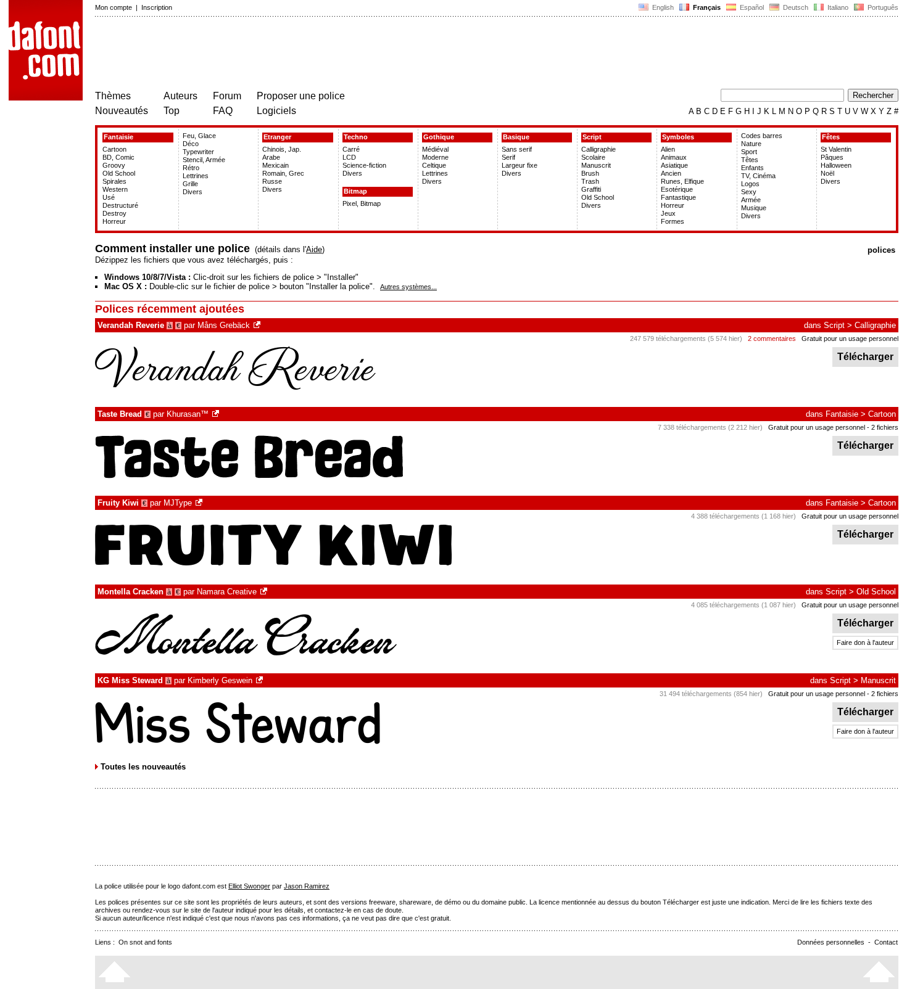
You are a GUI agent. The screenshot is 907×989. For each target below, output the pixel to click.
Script (592, 137)
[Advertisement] (319, 54)
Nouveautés (121, 110)
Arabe (271, 157)
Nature (751, 143)
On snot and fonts (145, 942)
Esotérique (677, 189)
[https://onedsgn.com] (265, 591)
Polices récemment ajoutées (169, 309)
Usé (108, 197)
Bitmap (355, 191)
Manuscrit (596, 165)
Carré (351, 149)
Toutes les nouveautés (143, 766)
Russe (272, 181)
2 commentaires (772, 338)
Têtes (749, 159)
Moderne (435, 157)
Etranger (277, 137)
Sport (749, 151)
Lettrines (196, 175)
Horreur (114, 221)
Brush (590, 173)
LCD (349, 157)
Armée (751, 199)
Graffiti (591, 189)
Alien (668, 149)
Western (115, 189)
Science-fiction (364, 165)
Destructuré (120, 205)
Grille (190, 183)
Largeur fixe (519, 165)
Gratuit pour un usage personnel (849, 338)
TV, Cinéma (758, 175)
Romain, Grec (283, 173)
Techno (356, 137)
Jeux (668, 213)
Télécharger (865, 356)
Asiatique (674, 165)
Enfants (752, 167)
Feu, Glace (199, 135)
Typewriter (198, 151)
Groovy (113, 165)
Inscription (156, 7)
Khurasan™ (188, 414)
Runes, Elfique (682, 181)
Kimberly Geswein (220, 680)
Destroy (114, 213)
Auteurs (180, 96)
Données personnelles (830, 942)
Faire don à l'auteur (865, 642)
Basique (516, 137)
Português (881, 7)
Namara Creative (227, 591)
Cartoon (114, 149)
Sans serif (517, 149)
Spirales (114, 181)
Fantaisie (118, 137)
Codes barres (761, 135)
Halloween (836, 165)
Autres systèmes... (408, 286)
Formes (672, 221)
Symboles (678, 137)
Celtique (434, 165)
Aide (314, 249)
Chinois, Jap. (281, 149)
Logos (750, 183)
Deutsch (794, 7)
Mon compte (113, 7)
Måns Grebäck (223, 325)
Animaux (674, 157)
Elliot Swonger (249, 886)
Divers (192, 191)
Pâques (832, 157)
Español (751, 7)
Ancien (671, 173)
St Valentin (836, 149)
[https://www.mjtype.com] (200, 502)
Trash (590, 181)
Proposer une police (301, 96)
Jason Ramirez (306, 886)
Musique (753, 207)
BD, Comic (118, 157)
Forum (227, 96)
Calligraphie (598, 149)
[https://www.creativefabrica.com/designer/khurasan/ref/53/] (217, 414)
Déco (191, 143)
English (662, 7)
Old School (118, 173)
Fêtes (831, 137)
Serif (508, 157)
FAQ (223, 110)
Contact (886, 942)
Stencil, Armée (204, 159)
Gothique (438, 137)
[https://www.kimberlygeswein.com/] (260, 680)
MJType (178, 502)
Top (172, 110)
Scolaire (593, 157)
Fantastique (678, 197)
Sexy (748, 191)
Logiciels (276, 110)
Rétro (191, 167)
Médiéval (435, 149)
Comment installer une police (172, 248)
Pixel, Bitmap (361, 203)
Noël (827, 173)
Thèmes (113, 96)
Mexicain (275, 165)
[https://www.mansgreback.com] (258, 325)
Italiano (837, 7)
